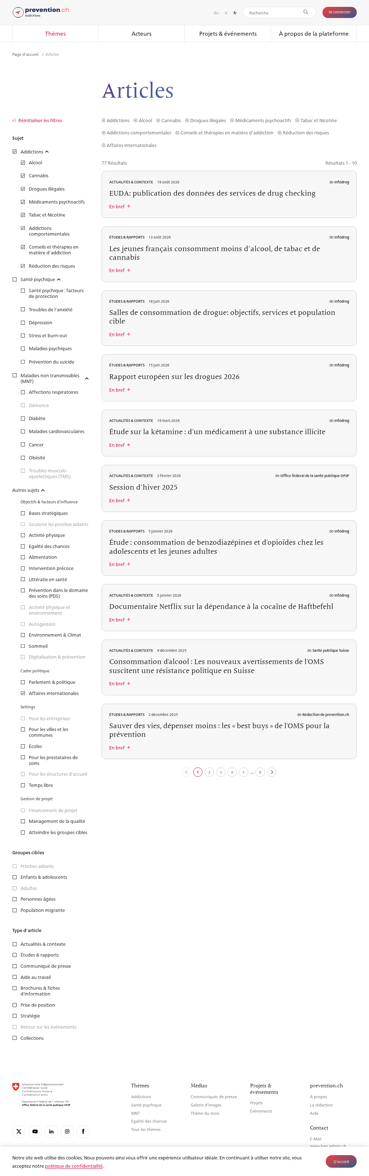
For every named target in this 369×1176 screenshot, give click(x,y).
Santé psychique (146, 1105)
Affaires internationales (131, 145)
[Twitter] (19, 1131)
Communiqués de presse (214, 1096)
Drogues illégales (208, 120)
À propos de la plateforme (314, 33)
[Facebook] (83, 1131)
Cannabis (171, 120)
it (226, 12)
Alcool (145, 120)
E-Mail (315, 1138)
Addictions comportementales (139, 132)
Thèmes (55, 33)
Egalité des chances (149, 1121)
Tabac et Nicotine (319, 120)
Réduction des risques (306, 132)
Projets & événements (228, 33)
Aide (314, 1113)
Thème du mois (205, 1113)
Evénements (261, 1111)
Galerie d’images (206, 1105)
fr (235, 12)
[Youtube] (35, 1131)
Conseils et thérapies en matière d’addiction (227, 132)
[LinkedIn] (51, 1131)
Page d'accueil (26, 54)
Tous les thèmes (146, 1129)
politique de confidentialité (74, 1166)
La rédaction (321, 1105)
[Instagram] (67, 1131)
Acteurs (141, 33)
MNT (135, 1113)
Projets (256, 1102)
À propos (318, 1096)
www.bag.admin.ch (328, 1146)
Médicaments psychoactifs (263, 120)
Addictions (118, 120)
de (216, 12)
